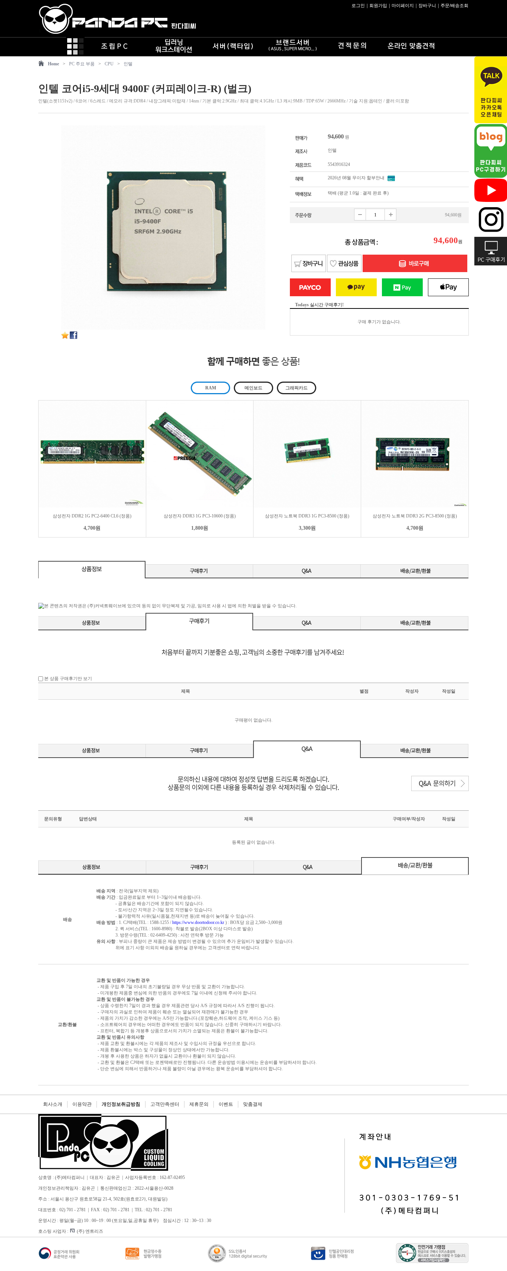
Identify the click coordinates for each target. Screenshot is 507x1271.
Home (53, 63)
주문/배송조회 (454, 5)
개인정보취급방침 (121, 1104)
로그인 (358, 5)
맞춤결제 (252, 1104)
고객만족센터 (164, 1104)
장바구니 (427, 5)
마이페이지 (403, 5)
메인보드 (253, 388)
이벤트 (226, 1104)
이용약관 (82, 1104)
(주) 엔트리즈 (90, 1231)
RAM (210, 388)
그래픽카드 (296, 388)
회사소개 (52, 1104)
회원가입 (378, 5)
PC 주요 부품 (82, 63)
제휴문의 (199, 1104)
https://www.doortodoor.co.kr (198, 922)
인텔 (128, 63)
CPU (109, 63)
